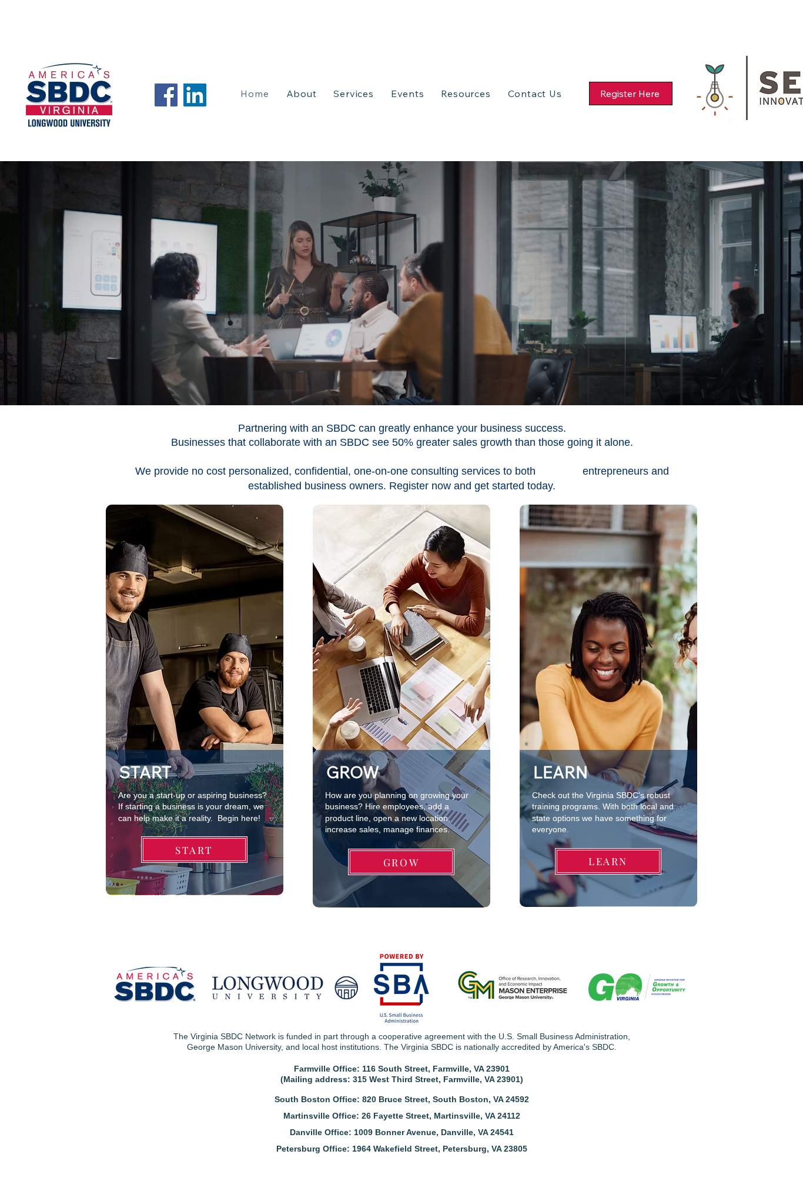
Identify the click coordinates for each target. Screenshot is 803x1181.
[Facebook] (166, 95)
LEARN (560, 772)
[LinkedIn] (194, 95)
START (145, 772)
